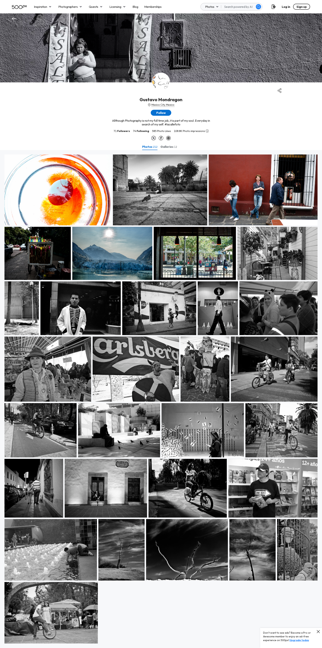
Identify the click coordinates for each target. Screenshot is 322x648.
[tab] (150, 146)
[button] (258, 7)
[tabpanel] (161, 399)
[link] (57, 189)
